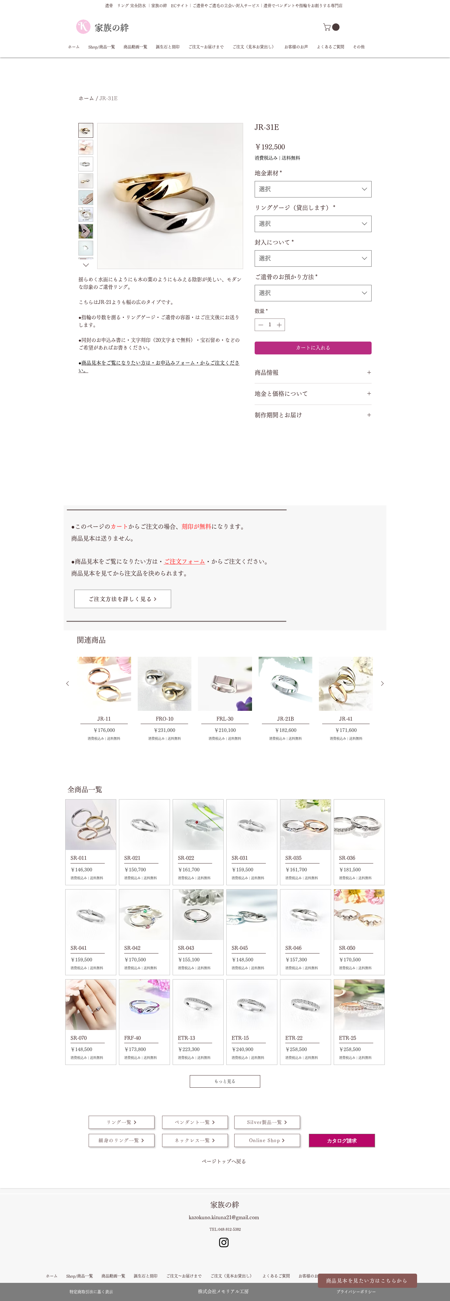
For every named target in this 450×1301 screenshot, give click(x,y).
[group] (225, 698)
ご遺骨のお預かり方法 (286, 277)
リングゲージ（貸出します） (295, 208)
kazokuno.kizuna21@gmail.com (224, 1217)
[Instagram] (223, 1242)
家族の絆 (112, 27)
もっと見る (225, 1081)
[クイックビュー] (104, 684)
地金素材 (268, 173)
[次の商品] (382, 683)
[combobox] (313, 189)
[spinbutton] (270, 325)
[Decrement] (260, 325)
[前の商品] (67, 683)
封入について (274, 242)
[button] (332, 27)
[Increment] (279, 325)
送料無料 (291, 158)
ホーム (86, 98)
